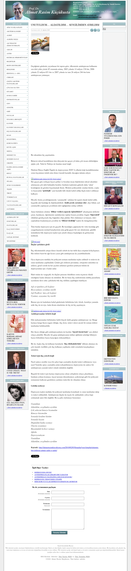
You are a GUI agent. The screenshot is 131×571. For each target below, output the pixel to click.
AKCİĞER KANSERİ (14, 31)
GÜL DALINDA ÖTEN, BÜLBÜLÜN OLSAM (16, 403)
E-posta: (44, 499)
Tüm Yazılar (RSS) (65, 556)
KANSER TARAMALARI (15, 127)
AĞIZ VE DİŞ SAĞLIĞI (14, 27)
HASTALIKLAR (12, 225)
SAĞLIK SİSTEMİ (13, 237)
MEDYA (9, 151)
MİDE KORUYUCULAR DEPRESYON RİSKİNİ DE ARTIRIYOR (55, 481)
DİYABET (10, 91)
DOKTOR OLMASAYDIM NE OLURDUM (114, 236)
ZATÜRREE (10, 209)
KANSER (10, 123)
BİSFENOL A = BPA (13, 73)
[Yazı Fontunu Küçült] (95, 30)
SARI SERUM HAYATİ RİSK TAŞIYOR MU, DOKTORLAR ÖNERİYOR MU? (113, 171)
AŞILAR (9, 49)
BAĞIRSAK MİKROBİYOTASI (17, 57)
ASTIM (9, 53)
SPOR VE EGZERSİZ (14, 185)
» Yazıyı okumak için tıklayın (14, 275)
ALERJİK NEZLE (12, 39)
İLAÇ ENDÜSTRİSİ (13, 229)
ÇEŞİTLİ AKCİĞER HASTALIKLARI (13, 82)
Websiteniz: (46, 505)
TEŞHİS (9, 189)
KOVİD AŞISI (11, 147)
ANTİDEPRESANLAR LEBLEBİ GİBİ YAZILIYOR (51, 475)
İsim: (44, 493)
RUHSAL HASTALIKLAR (15, 177)
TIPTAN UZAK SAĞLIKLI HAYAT (111, 326)
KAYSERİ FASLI (110, 385)
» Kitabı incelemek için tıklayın (112, 274)
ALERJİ (9, 35)
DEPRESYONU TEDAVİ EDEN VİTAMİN (48, 479)
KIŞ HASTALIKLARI (14, 131)
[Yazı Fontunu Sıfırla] (98, 30)
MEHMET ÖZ (11, 155)
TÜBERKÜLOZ (12, 197)
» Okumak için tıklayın (110, 388)
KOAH (9, 135)
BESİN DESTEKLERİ (14, 65)
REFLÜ (9, 173)
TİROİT (9, 193)
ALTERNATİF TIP (13, 217)
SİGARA (10, 181)
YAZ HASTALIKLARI (14, 205)
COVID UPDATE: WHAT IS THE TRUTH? (16, 371)
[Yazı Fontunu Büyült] (91, 30)
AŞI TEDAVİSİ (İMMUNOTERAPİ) (13, 44)
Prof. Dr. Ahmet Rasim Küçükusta (65, 10)
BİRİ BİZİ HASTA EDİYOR (111, 299)
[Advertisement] (65, 98)
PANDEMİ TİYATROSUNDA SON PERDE (113, 135)
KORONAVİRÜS (12, 143)
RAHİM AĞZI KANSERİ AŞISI (15, 168)
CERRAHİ (10, 77)
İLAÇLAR (10, 233)
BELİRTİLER (11, 61)
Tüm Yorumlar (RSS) (82, 556)
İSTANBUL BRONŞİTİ (14, 119)
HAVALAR (10, 115)
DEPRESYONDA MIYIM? (43, 472)
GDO (8, 103)
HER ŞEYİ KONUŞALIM (113, 206)
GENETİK (10, 107)
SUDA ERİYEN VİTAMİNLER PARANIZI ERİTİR (17, 270)
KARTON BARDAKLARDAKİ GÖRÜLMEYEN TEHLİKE (14, 337)
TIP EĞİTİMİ (11, 241)
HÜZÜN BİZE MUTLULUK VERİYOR (16, 303)
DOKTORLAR (11, 221)
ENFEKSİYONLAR (13, 99)
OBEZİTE (10, 163)
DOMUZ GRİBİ (12, 95)
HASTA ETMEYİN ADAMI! (111, 270)
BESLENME (11, 69)
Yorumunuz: (46, 510)
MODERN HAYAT (13, 159)
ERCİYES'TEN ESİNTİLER (109, 360)
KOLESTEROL (11, 139)
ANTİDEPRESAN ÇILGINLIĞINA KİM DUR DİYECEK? (53, 477)
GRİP (8, 111)
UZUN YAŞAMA (12, 201)
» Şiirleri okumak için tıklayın (112, 364)
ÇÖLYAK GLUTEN (13, 87)
